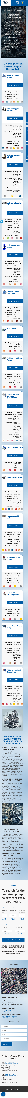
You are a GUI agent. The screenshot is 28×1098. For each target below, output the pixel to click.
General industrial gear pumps (13, 292)
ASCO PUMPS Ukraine (8, 1018)
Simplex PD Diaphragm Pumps (13, 593)
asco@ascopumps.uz (8, 1010)
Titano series (11, 328)
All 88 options (22, 918)
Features (6, 927)
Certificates (19, 927)
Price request (27, 117)
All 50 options (7, 934)
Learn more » (14, 85)
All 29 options (20, 934)
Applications (12, 910)
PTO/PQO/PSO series (15, 448)
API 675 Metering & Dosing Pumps (14, 671)
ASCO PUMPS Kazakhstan (9, 1016)
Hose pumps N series (14, 477)
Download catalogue (27, 134)
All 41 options (4, 918)
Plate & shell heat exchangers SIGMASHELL (13, 396)
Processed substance (22, 911)
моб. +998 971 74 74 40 (8, 1012)
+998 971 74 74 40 (18, 3)
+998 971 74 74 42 (9, 1074)
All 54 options (13, 918)
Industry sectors (4, 911)
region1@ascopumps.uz (11, 1063)
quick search (27, 154)
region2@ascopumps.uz (11, 1075)
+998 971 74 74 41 (9, 1062)
